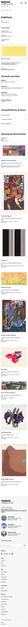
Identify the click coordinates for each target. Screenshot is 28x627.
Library (2, 606)
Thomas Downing (5, 31)
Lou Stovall (3, 35)
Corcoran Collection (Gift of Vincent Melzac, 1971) (11, 88)
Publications (3, 614)
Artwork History (5, 115)
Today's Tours (4, 577)
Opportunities (4, 590)
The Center (3, 601)
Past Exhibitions (4, 611)
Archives (3, 609)
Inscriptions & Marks (6, 119)
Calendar (3, 574)
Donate (2, 588)
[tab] (5, 139)
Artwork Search (4, 599)
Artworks (6, 10)
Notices (2, 622)
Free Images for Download (7, 596)
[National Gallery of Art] (14, 501)
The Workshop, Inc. (5, 39)
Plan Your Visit (4, 572)
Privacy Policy (3, 624)
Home (2, 10)
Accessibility (4, 579)
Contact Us (3, 565)
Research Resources (6, 123)
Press (2, 563)
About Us (3, 560)
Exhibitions (3, 582)
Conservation (4, 604)
